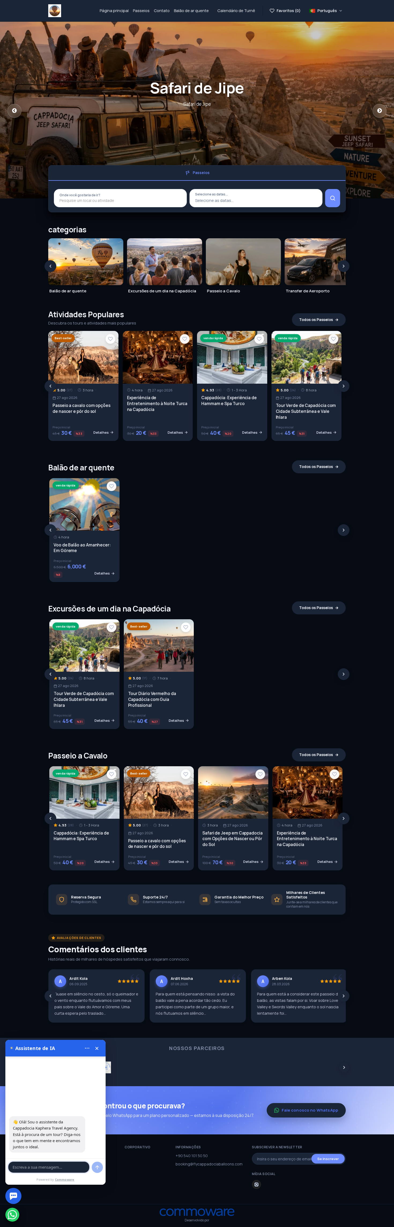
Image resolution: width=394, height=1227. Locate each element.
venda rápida (213, 338)
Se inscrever (328, 1158)
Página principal (114, 10)
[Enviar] (97, 1167)
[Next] (344, 266)
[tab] (197, 173)
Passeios (141, 10)
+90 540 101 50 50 (192, 1155)
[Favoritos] (110, 339)
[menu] (87, 1048)
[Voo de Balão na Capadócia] (54, 10)
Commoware (65, 1179)
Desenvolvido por (197, 1220)
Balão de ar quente (191, 10)
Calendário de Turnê (236, 10)
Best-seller (63, 338)
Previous (14, 111)
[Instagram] (256, 1184)
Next (379, 111)
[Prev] (50, 266)
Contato (162, 10)
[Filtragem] (332, 198)
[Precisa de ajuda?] (13, 1196)
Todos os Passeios (316, 319)
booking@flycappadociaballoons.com (209, 1163)
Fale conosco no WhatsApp (310, 1110)
